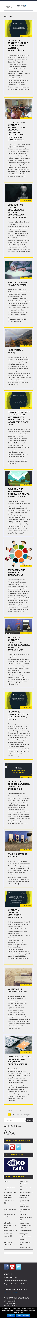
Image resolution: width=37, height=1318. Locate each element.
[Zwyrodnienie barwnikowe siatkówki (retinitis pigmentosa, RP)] (18, 478)
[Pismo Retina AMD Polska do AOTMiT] (18, 270)
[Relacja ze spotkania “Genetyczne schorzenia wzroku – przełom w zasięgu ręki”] (18, 626)
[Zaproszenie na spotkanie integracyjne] (18, 553)
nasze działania (9, 1201)
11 (14, 1114)
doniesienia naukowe (10, 1187)
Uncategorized (24, 1230)
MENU (8, 6)
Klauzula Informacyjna (11, 1292)
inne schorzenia (25, 1192)
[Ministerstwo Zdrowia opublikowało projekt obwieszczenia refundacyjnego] (18, 192)
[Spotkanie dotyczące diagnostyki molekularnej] (18, 899)
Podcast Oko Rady (26, 1209)
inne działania (8, 1192)
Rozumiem (11, 1315)
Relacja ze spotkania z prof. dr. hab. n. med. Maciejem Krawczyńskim (18, 46)
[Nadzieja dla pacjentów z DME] (18, 977)
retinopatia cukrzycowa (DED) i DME (10, 1225)
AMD (5, 1181)
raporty (22, 1214)
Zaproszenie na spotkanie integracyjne (16, 572)
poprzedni (11, 1110)
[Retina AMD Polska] (21, 6)
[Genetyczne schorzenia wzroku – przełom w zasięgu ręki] (18, 770)
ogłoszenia (23, 1201)
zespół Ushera (24, 1247)
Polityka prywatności (23, 1315)
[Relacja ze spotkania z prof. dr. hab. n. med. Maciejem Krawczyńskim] (18, 29)
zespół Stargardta (25, 1242)
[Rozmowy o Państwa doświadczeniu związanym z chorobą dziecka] (18, 1044)
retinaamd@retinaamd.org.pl (17, 1280)
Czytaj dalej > (26, 36)
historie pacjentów (25, 1187)
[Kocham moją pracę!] (18, 338)
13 (22, 1114)
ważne (22, 1234)
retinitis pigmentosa (26, 1217)
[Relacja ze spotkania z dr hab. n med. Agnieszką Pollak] (18, 700)
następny (27, 1114)
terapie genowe (9, 1230)
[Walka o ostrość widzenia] (18, 841)
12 (18, 1114)
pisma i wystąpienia (10, 1209)
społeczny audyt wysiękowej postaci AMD (26, 1225)
